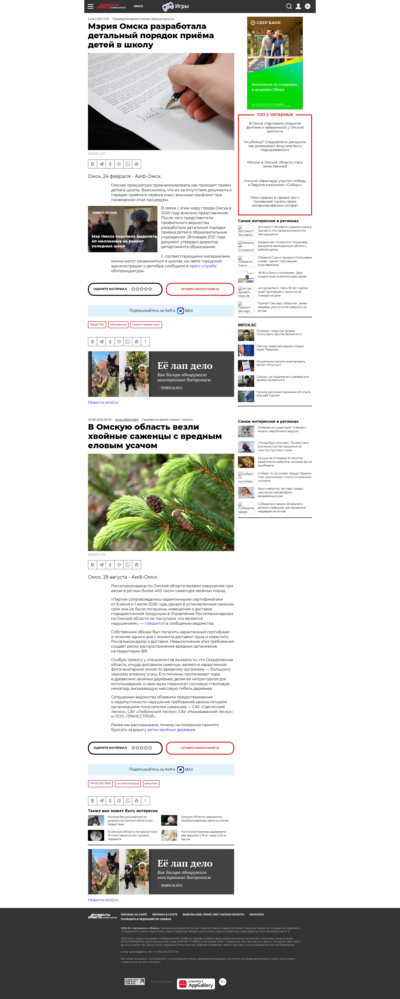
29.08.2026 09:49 (99, 419)
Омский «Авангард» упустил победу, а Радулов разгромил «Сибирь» (275, 183)
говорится (155, 623)
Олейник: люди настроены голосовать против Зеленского (279, 332)
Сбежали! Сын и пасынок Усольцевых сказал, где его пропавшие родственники (285, 261)
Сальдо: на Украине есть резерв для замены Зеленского (282, 378)
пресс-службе (203, 266)
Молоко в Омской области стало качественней (275, 164)
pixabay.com (97, 153)
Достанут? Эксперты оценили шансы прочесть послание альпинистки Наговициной (285, 230)
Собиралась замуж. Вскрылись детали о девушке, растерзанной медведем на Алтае (282, 507)
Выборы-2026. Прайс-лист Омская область (213, 914)
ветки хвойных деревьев (171, 730)
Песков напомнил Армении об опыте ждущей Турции (283, 394)
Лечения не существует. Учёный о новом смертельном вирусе (282, 429)
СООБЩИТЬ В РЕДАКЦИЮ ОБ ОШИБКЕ (146, 919)
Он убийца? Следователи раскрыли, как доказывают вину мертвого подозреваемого (275, 146)
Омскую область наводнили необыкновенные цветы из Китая (204, 818)
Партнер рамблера (161, 981)
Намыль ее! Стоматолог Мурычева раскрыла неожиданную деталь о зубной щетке (283, 245)
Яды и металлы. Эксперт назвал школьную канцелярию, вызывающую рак (280, 492)
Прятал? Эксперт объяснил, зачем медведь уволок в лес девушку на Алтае (282, 307)
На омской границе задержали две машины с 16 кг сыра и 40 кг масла (204, 835)
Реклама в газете (165, 914)
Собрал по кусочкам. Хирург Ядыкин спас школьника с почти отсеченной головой (285, 477)
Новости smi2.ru (103, 402)
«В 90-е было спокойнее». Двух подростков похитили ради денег (282, 274)
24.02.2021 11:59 (98, 19)
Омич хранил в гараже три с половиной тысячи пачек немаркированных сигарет (275, 202)
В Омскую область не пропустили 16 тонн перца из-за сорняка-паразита (132, 835)
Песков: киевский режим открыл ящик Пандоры (280, 348)
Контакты (257, 914)
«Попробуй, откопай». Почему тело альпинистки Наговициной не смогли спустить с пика (283, 446)
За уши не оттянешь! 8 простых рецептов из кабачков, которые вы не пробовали (285, 461)
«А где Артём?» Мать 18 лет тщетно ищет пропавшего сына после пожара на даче (283, 291)
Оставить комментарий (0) (200, 289)
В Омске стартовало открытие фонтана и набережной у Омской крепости (275, 127)
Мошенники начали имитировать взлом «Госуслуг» (280, 363)
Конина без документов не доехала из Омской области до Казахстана (130, 820)
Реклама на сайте (134, 914)
